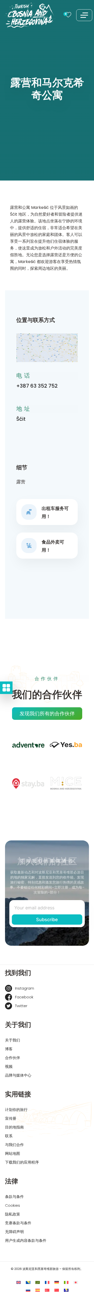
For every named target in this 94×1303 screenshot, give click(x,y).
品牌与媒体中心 (18, 1075)
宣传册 (10, 1118)
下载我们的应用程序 (22, 1162)
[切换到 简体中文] (56, 1290)
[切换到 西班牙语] (37, 1290)
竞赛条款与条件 (18, 1223)
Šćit (21, 418)
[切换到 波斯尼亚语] (28, 1282)
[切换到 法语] (47, 1282)
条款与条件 (14, 1196)
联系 (9, 1136)
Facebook (24, 997)
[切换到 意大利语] (66, 1282)
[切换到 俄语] (28, 1290)
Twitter (21, 1005)
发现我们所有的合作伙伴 (47, 713)
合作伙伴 (12, 1057)
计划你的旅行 (16, 1109)
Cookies (12, 1205)
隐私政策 (12, 1214)
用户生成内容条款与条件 (25, 1240)
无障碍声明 (14, 1231)
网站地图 (12, 1153)
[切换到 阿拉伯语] (37, 1282)
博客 (9, 1049)
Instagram (24, 988)
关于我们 (12, 1040)
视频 (9, 1066)
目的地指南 (14, 1127)
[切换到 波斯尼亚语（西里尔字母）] (66, 1290)
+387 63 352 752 (37, 385)
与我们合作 (14, 1144)
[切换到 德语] (56, 1282)
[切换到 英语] (18, 1282)
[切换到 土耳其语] (47, 1290)
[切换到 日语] (75, 1282)
